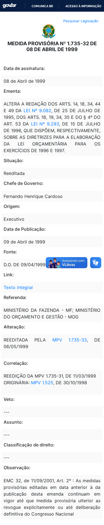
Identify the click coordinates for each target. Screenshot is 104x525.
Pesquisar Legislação (80, 21)
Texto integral (18, 287)
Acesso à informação (83, 6)
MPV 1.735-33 (69, 340)
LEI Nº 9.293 (45, 124)
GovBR (9, 5)
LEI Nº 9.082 (37, 110)
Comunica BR (42, 6)
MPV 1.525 (42, 382)
